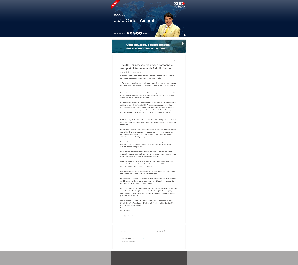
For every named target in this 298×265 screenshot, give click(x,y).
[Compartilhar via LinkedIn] (128, 215)
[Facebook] (128, 33)
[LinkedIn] (131, 33)
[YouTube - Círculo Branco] (140, 33)
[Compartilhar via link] (132, 215)
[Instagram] (134, 33)
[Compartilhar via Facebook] (121, 215)
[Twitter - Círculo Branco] (137, 33)
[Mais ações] (177, 61)
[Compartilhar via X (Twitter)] (125, 215)
